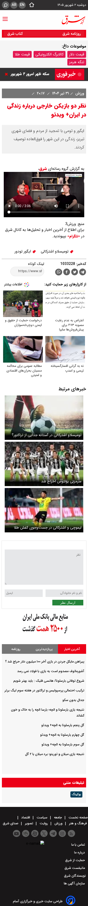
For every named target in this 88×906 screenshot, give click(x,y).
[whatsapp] (58, 272)
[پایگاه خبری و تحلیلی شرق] (73, 20)
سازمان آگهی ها (75, 883)
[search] (5, 5)
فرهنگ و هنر (78, 823)
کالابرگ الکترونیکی (49, 54)
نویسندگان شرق (75, 875)
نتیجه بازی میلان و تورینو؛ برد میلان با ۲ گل (54, 754)
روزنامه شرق (71, 34)
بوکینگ (76, 794)
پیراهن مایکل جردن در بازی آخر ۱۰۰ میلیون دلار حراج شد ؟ (44, 661)
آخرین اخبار (72, 649)
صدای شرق (11, 823)
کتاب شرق (15, 34)
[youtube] (16, 833)
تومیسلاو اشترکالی (55, 251)
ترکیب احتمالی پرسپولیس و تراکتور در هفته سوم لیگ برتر (44, 690)
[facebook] (66, 272)
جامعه (58, 817)
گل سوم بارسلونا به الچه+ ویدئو (63, 744)
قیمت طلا (22, 54)
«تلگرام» (73, 236)
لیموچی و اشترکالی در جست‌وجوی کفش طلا (47, 527)
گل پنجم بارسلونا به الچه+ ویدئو (62, 725)
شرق (43, 169)
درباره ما (80, 852)
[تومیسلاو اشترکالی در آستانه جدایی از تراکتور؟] (44, 417)
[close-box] (7, 74)
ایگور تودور (23, 251)
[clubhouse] (25, 833)
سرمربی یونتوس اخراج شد (61, 481)
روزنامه (15, 649)
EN (22, 5)
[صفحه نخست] (30, 5)
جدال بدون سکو (73, 700)
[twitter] (74, 272)
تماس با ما (78, 844)
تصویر (29, 823)
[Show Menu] (5, 16)
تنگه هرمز (76, 62)
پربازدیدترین (44, 649)
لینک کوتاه (36, 264)
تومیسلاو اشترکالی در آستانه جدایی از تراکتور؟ (46, 435)
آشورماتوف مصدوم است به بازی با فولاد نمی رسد (50, 671)
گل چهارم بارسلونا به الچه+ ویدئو (62, 734)
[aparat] (34, 833)
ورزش (79, 93)
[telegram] (82, 272)
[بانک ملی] (44, 634)
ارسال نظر (67, 602)
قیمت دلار (76, 54)
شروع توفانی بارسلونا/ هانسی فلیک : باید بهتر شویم (48, 680)
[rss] (71, 833)
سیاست (42, 817)
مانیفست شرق (75, 868)
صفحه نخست (78, 817)
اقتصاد (25, 817)
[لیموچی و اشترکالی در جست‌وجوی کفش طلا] (44, 510)
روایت (44, 823)
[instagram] (62, 833)
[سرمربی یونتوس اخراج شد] (44, 464)
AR (14, 5)
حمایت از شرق (75, 860)
